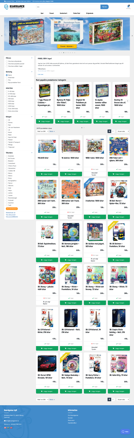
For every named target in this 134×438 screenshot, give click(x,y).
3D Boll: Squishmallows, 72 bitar (47, 244)
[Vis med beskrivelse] (113, 131)
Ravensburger (42, 71)
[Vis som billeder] (109, 131)
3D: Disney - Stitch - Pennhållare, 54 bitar (70, 287)
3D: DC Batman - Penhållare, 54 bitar (117, 244)
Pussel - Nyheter (66, 46)
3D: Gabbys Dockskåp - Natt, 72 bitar (71, 376)
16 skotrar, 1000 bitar (70, 158)
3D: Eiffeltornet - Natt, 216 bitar (71, 330)
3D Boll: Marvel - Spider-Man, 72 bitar (117, 202)
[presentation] (1, 36)
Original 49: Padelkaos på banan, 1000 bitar (81, 104)
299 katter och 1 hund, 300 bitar (70, 202)
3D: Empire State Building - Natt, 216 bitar (117, 332)
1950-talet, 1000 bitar (95, 158)
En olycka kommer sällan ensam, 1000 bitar (101, 104)
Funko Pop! (76, 13)
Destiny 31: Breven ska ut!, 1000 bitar (120, 102)
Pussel (52, 13)
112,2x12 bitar (43, 158)
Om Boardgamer (73, 415)
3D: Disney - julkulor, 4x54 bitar (46, 287)
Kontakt (70, 418)
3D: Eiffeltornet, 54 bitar (93, 330)
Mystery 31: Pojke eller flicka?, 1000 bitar (63, 102)
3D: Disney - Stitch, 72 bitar (118, 287)
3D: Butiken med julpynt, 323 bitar (95, 244)
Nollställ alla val (10, 213)
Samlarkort (63, 13)
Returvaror (71, 420)
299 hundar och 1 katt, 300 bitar (46, 202)
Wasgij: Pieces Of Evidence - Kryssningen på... (44, 102)
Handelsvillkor (72, 423)
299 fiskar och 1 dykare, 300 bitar (116, 159)
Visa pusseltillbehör (12, 217)
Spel (42, 13)
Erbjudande (89, 13)
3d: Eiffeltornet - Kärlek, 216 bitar (45, 330)
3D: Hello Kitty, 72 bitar (118, 375)
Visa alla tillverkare (12, 208)
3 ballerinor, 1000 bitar (95, 201)
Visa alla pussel (10, 215)
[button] (59, 53)
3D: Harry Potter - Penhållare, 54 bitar (93, 376)
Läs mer (40, 74)
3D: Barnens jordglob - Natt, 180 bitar (70, 244)
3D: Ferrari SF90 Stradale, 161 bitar (45, 376)
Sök (105, 7)
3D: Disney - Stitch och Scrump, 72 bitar (95, 287)
